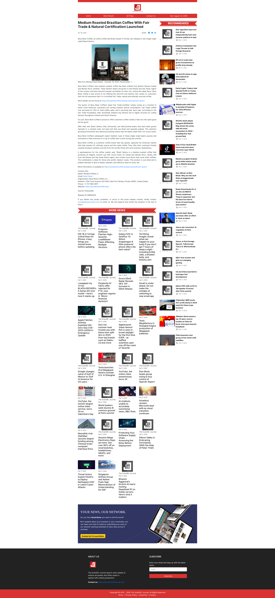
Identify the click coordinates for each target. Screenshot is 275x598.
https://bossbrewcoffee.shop (97, 186)
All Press (130, 16)
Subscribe (168, 576)
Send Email (87, 176)
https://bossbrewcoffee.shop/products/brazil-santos (123, 101)
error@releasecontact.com (88, 202)
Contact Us (151, 16)
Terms (120, 595)
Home (88, 16)
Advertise (143, 595)
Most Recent (109, 16)
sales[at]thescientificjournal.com (111, 582)
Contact (152, 595)
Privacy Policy (131, 595)
